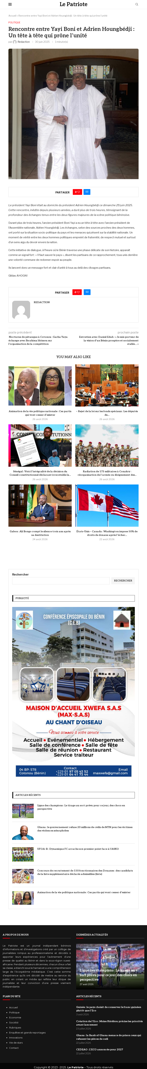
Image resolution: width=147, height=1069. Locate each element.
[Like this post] (78, 192)
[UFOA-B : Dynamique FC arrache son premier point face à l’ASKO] (23, 854)
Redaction (42, 302)
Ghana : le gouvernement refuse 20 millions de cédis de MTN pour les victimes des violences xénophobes (84, 829)
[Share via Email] (87, 192)
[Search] (137, 4)
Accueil (12, 15)
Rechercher (20, 574)
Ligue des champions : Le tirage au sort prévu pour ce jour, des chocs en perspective (81, 807)
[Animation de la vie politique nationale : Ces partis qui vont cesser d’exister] (40, 385)
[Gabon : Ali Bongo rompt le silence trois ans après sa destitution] (40, 505)
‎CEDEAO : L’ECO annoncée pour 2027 (99, 1049)
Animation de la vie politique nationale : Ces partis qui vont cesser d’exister (84, 892)
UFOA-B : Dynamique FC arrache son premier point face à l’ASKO (78, 848)
